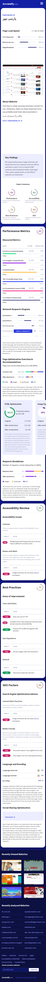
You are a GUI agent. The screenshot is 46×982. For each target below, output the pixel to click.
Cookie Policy (20, 962)
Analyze (34, 970)
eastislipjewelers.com (33, 943)
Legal (32, 955)
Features (12, 955)
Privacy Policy (7, 962)
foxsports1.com (8, 922)
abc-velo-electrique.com (34, 932)
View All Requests (23, 331)
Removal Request (28, 959)
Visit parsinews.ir (11, 121)
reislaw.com (6, 927)
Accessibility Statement (11, 959)
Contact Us (23, 955)
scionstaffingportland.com (35, 922)
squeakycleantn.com (32, 912)
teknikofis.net (30, 927)
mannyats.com (30, 948)
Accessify (10, 4)
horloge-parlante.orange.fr (12, 943)
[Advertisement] (23, 58)
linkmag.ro (6, 917)
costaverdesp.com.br (10, 937)
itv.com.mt (6, 912)
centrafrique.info (31, 937)
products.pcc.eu (8, 948)
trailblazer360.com (9, 932)
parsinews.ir (9, 15)
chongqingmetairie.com (34, 917)
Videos (4, 955)
